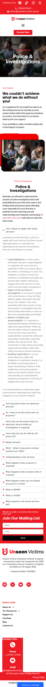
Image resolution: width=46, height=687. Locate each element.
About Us (7, 607)
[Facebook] (4, 584)
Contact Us (8, 626)
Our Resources (10, 611)
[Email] (12, 660)
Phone (12, 651)
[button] (23, 25)
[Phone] (12, 644)
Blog (5, 622)
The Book (7, 618)
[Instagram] (28, 584)
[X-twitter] (12, 584)
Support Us (8, 615)
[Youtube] (20, 584)
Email (12, 667)
